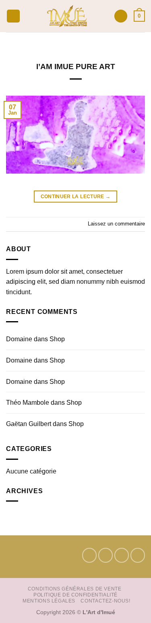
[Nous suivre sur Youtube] (137, 555)
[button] (13, 16)
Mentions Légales (49, 601)
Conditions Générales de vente (75, 589)
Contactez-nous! (105, 601)
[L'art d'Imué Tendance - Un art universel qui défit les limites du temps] (67, 16)
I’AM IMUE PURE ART (75, 66)
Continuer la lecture (76, 196)
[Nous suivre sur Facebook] (89, 555)
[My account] (120, 16)
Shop (57, 339)
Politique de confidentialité (75, 595)
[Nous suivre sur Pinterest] (121, 555)
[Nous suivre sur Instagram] (105, 555)
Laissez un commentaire (116, 224)
